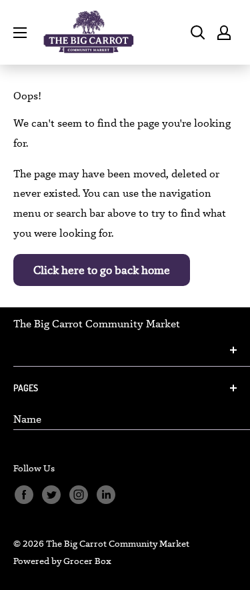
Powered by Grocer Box (62, 561)
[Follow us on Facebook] (23, 494)
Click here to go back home (101, 270)
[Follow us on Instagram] (78, 494)
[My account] (224, 32)
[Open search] (198, 32)
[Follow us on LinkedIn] (105, 494)
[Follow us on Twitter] (51, 494)
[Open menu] (20, 32)
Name (27, 419)
